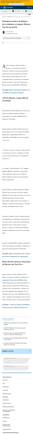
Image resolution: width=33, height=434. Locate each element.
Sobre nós (6, 417)
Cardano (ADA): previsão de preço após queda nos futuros (14, 328)
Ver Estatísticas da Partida (16, 4)
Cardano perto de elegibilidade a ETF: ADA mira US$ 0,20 (15, 338)
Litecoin (5, 390)
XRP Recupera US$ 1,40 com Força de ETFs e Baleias (16, 323)
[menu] (1, 7)
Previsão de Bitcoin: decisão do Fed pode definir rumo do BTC (15, 343)
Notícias (9, 16)
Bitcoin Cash (7, 393)
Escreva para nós (8, 407)
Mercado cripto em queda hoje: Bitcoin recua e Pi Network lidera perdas (15, 333)
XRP (4, 383)
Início (4, 16)
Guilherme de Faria (12, 33)
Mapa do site (7, 429)
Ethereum (6, 387)
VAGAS (4, 421)
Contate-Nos (7, 403)
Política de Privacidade (6, 425)
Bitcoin (5, 380)
